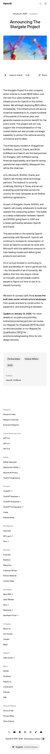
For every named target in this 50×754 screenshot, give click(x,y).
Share (44, 75)
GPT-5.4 (6, 449)
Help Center (9, 658)
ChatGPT (7, 491)
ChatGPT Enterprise (12, 502)
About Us (6, 629)
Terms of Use (8, 711)
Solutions (6, 560)
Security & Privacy (10, 473)
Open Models (8, 600)
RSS (5, 697)
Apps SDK (8, 594)
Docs (6, 541)
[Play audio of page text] (5, 75)
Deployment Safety (11, 467)
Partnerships (13, 359)
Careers (6, 639)
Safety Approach (10, 462)
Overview (7, 531)
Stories (6, 671)
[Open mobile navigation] (45, 3)
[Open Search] (40, 3)
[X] (9, 732)
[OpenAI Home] (7, 3)
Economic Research (11, 425)
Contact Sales (8, 581)
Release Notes (8, 518)
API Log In (8, 536)
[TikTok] (36, 732)
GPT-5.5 (6, 444)
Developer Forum (11, 615)
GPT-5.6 (6, 438)
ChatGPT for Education (13, 507)
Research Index (9, 414)
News (5, 645)
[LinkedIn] (20, 732)
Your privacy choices (32, 739)
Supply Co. (7, 682)
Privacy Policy (8, 716)
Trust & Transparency (11, 478)
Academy (7, 676)
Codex (5, 512)
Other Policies (8, 721)
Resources (7, 565)
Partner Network (9, 576)
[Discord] (41, 732)
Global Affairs (31, 359)
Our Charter (8, 634)
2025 (10, 365)
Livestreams (8, 687)
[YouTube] (14, 732)
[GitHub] (25, 732)
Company (33, 14)
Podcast (6, 692)
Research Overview (11, 420)
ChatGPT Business (11, 496)
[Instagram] (30, 732)
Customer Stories (10, 571)
